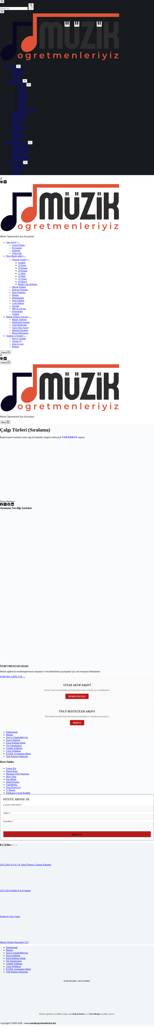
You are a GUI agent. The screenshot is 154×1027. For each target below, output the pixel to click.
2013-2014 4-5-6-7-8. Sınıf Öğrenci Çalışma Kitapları (25, 864)
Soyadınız (8, 821)
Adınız (7, 813)
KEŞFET (77, 722)
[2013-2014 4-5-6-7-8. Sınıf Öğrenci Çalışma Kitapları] (7, 862)
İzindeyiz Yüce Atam (10, 916)
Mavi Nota (11, 776)
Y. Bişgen (10, 790)
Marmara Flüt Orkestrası (17, 774)
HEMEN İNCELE (77, 696)
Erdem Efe (11, 768)
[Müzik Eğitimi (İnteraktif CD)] (11, 939)
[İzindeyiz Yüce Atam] (11, 913)
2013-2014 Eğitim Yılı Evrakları (15, 890)
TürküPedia (11, 784)
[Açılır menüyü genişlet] (18, 243)
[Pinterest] (9, 505)
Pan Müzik (11, 779)
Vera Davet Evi (13, 787)
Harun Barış (12, 771)
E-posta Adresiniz (12, 804)
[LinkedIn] (12, 505)
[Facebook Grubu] (2, 182)
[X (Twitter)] (5, 505)
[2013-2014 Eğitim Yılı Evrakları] (11, 888)
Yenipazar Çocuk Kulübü (18, 793)
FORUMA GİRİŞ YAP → (12, 676)
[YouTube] (5, 182)
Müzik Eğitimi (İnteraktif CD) (14, 942)
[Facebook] (2, 505)
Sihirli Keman (12, 782)
